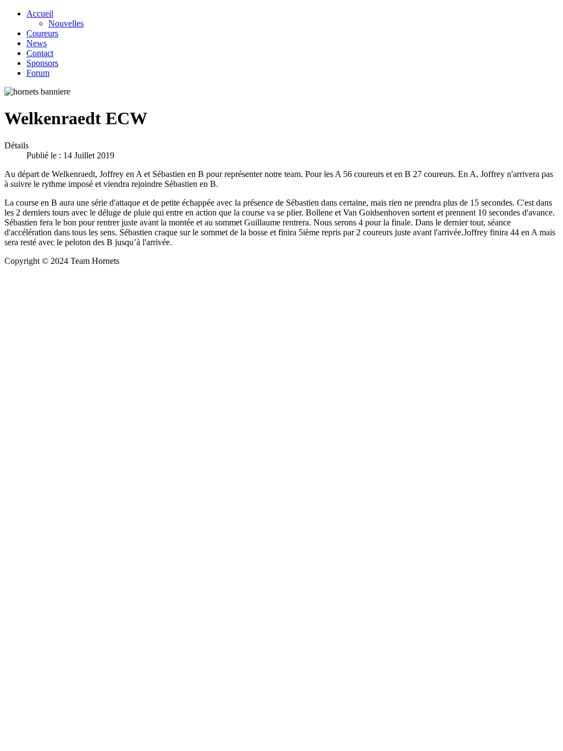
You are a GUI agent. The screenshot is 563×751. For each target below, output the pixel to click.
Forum (37, 73)
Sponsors (42, 63)
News (36, 43)
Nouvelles (66, 23)
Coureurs (42, 33)
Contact (39, 53)
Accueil (39, 13)
